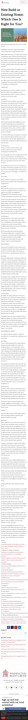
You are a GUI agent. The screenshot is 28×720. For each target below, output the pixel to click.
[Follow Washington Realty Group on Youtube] (12, 687)
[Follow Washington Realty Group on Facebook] (7, 687)
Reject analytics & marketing (14, 717)
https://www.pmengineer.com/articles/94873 (12, 603)
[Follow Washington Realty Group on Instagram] (21, 687)
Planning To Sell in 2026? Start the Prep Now (13, 649)
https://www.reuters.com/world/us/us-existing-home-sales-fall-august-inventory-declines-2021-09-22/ (13, 546)
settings (8, 715)
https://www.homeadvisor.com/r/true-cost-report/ (14, 593)
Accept (3, 717)
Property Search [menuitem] (14, 693)
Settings (24, 717)
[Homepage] (5, 2)
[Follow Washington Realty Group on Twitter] (16, 687)
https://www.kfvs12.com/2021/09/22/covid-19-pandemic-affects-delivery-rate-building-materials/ (13, 560)
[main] (14, 334)
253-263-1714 (18, 682)
